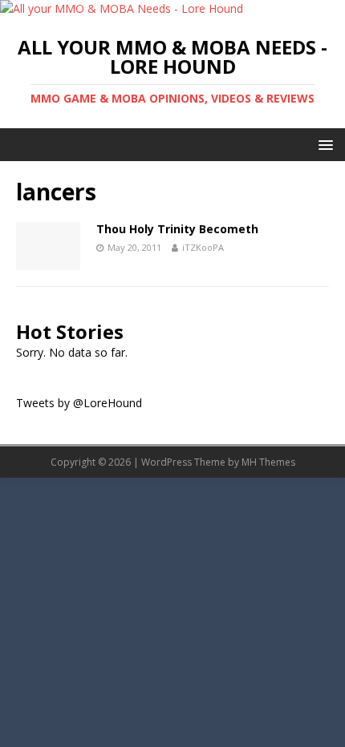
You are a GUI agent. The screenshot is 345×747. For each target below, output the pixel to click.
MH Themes (268, 462)
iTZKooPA (203, 247)
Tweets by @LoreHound (79, 402)
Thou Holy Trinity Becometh (177, 228)
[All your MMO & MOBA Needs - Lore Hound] (121, 8)
